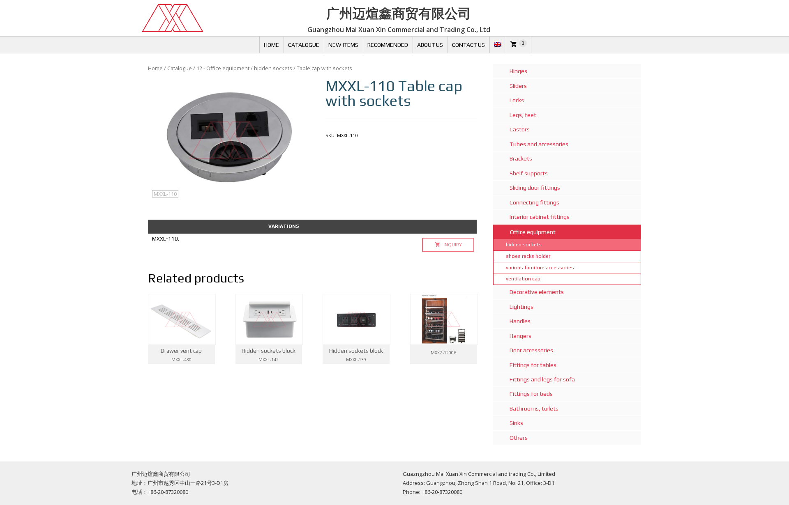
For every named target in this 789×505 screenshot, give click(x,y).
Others (519, 437)
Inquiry (452, 244)
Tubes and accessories (539, 144)
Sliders (518, 86)
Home (271, 44)
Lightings (521, 306)
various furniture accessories (540, 267)
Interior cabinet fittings (540, 216)
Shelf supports (529, 173)
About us (430, 44)
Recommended (387, 44)
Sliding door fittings (535, 187)
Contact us (468, 44)
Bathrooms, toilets (534, 408)
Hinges (518, 71)
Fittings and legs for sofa (542, 379)
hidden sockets (273, 68)
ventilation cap (523, 278)
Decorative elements (537, 292)
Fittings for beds (531, 393)
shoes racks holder (528, 256)
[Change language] (497, 45)
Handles (520, 321)
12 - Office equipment (222, 68)
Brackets (521, 158)
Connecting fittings (534, 202)
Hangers (520, 336)
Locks (517, 100)
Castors (520, 129)
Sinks (516, 423)
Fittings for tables (533, 365)
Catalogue (303, 44)
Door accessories (531, 350)
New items (343, 44)
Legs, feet (523, 115)
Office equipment (533, 232)
